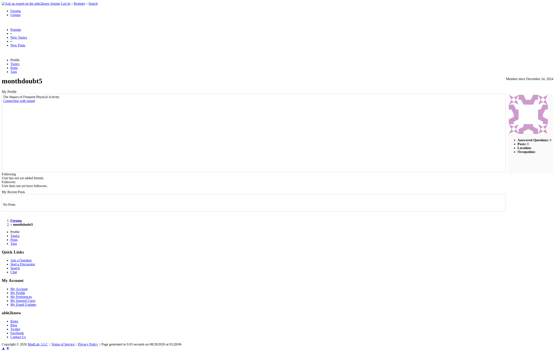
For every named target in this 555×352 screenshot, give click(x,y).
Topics (15, 64)
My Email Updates (23, 304)
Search (93, 3)
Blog (13, 325)
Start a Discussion (22, 264)
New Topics (18, 37)
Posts (14, 68)
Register (79, 3)
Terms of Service (63, 344)
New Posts (17, 45)
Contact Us (18, 337)
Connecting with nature (19, 101)
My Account (19, 289)
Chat (13, 272)
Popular (15, 29)
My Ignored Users (22, 301)
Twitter (15, 329)
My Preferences (21, 297)
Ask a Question (21, 260)
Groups (15, 15)
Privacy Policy (88, 344)
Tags (13, 72)
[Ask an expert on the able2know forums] (31, 3)
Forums (15, 11)
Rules (14, 321)
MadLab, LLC (38, 344)
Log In (65, 3)
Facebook (17, 333)
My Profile (17, 293)
